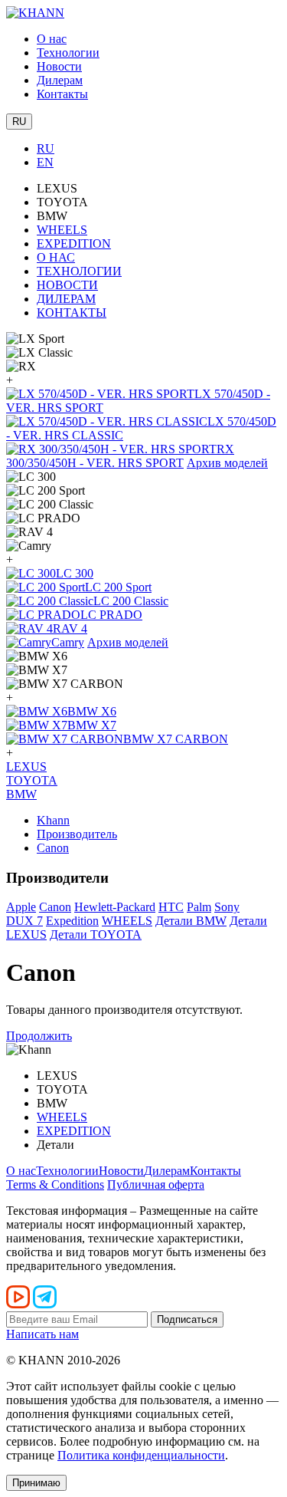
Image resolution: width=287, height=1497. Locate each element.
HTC (171, 906)
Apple (21, 906)
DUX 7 (24, 920)
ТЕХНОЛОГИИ (79, 271)
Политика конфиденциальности (141, 1455)
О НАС (56, 257)
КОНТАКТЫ (71, 312)
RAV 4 (70, 628)
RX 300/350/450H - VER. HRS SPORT (120, 456)
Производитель (77, 834)
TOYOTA (31, 780)
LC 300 (74, 573)
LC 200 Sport (118, 587)
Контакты (62, 93)
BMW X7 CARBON (175, 738)
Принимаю (36, 1483)
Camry (67, 642)
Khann (53, 820)
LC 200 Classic (130, 600)
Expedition (72, 920)
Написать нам (42, 1334)
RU (45, 148)
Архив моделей (227, 462)
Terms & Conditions (55, 1184)
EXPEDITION (74, 243)
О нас (52, 38)
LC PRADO (111, 614)
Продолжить (39, 1035)
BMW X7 (91, 725)
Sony (227, 906)
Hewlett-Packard (114, 906)
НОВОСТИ (67, 284)
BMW (21, 794)
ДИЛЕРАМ (66, 298)
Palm (199, 906)
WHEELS (62, 229)
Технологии (68, 52)
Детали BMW (191, 920)
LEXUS (26, 766)
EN (45, 162)
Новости (59, 66)
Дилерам (60, 80)
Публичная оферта (155, 1184)
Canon (53, 847)
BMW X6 (91, 711)
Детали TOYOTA (96, 934)
